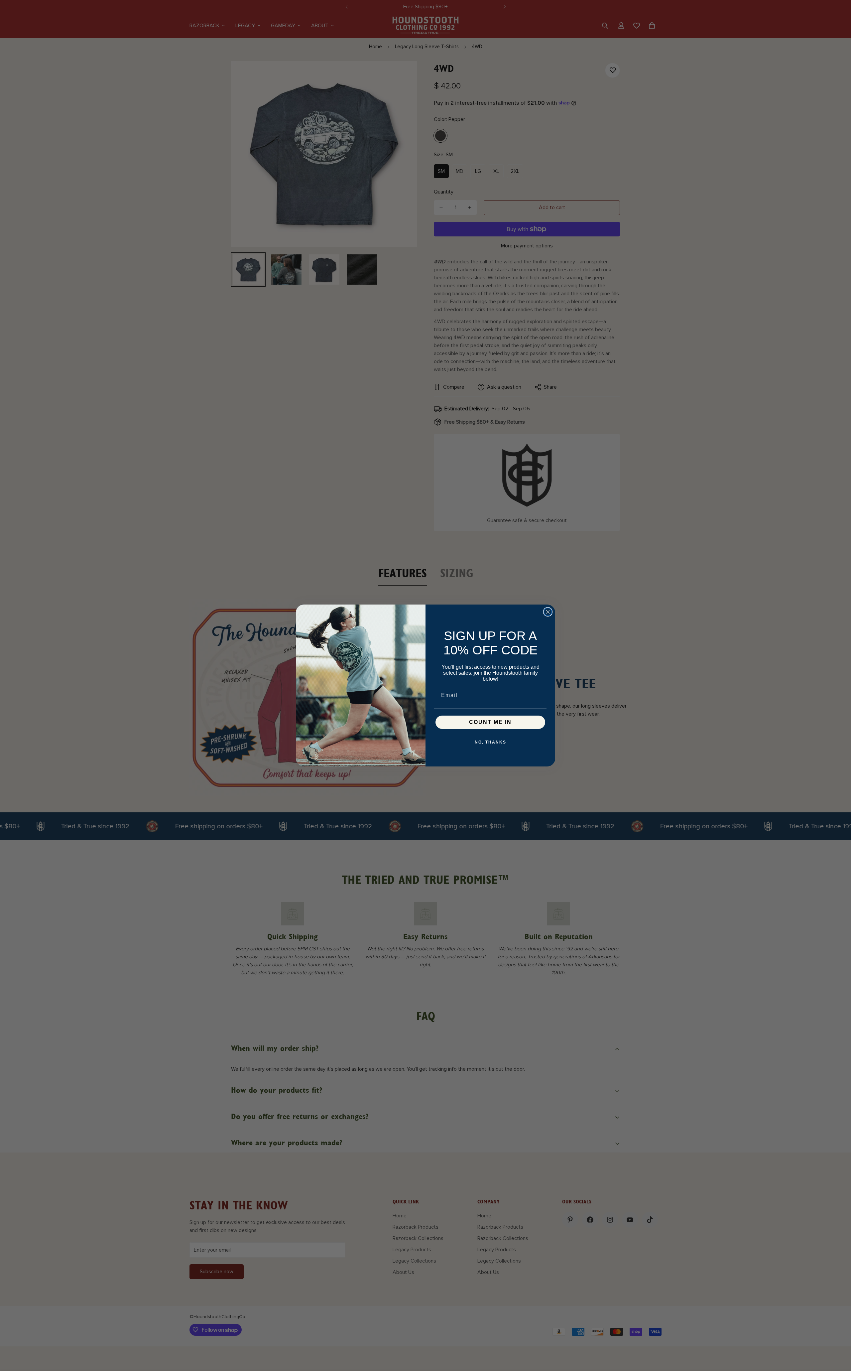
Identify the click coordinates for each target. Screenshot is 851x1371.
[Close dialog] (548, 612)
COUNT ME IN (490, 722)
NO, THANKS (490, 742)
